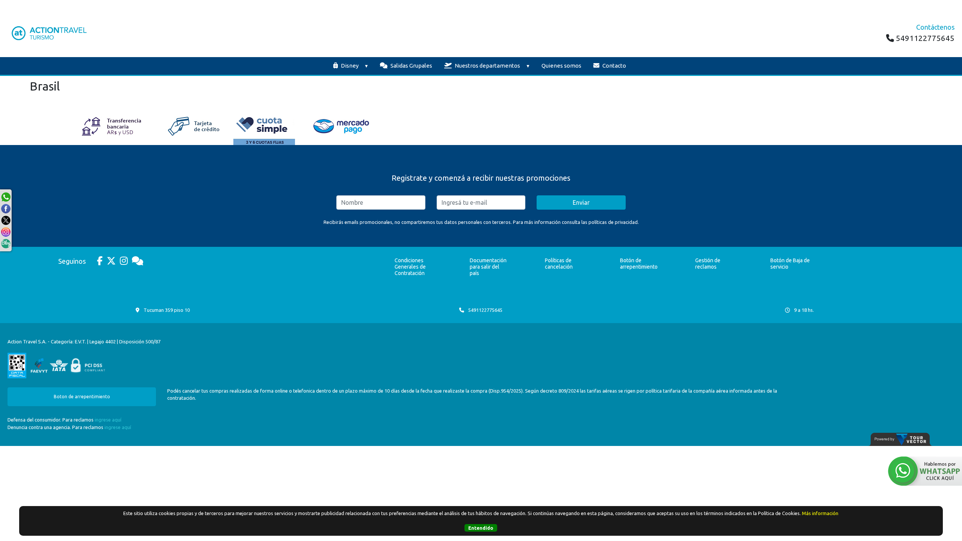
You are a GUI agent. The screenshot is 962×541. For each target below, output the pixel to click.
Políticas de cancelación (559, 263)
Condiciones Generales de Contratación (410, 266)
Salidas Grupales (410, 65)
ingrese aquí (108, 419)
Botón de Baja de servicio (790, 263)
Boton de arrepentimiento (82, 396)
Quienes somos (561, 65)
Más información (820, 513)
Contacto (613, 65)
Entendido (480, 527)
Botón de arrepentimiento (639, 263)
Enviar (581, 202)
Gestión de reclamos (707, 263)
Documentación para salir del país (488, 266)
